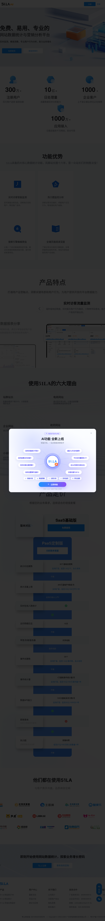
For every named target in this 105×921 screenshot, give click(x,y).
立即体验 (54, 484)
